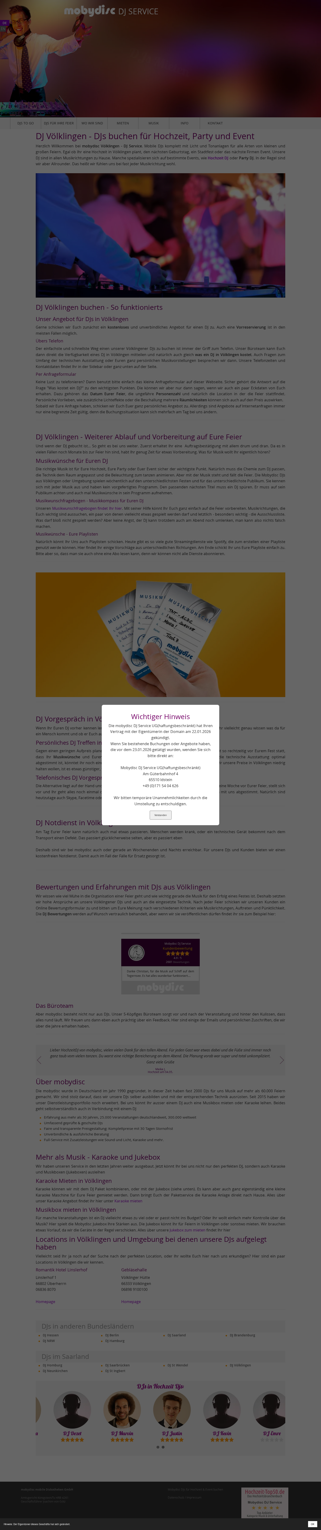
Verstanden (160, 815)
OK (312, 1524)
